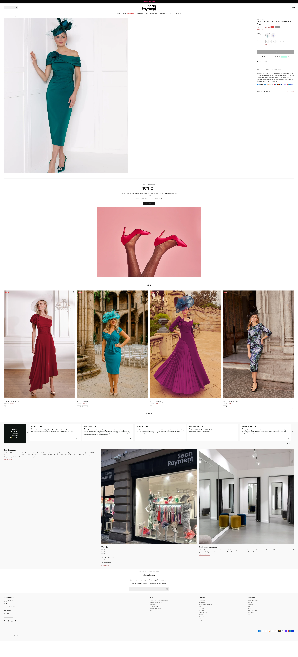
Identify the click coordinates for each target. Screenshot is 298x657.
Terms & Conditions (252, 610)
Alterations (163, 14)
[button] (262, 61)
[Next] (293, 344)
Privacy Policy (251, 612)
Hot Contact (201, 623)
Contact (178, 14)
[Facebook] (262, 91)
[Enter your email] (167, 589)
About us (250, 602)
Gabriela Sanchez (203, 612)
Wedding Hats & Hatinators (156, 602)
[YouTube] (13, 621)
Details (259, 69)
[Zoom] (7, 21)
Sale (124, 14)
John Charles (260, 19)
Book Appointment (151, 14)
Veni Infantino (80, 399)
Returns (249, 614)
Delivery (249, 617)
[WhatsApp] (270, 91)
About (170, 14)
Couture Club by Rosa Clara (205, 604)
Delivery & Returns (276, 69)
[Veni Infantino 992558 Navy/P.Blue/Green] (258, 344)
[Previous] (224, 344)
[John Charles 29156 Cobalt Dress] (273, 35)
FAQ (249, 606)
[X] (265, 91)
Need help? (291, 91)
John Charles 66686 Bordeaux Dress (12, 402)
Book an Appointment (253, 600)
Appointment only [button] (8, 617)
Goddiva (201, 621)
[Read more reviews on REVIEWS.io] (14, 438)
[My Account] (290, 7)
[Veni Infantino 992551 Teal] (112, 344)
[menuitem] (119, 14)
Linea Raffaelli (202, 617)
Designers (140, 14)
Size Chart (267, 44)
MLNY (200, 619)
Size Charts (250, 604)
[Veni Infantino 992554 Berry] (185, 344)
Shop (118, 14)
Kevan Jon (201, 606)
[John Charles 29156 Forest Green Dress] (267, 35)
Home (5, 16)
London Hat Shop (154, 606)
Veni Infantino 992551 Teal (83, 402)
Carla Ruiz (201, 608)
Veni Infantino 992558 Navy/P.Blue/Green (232, 402)
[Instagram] (9, 621)
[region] (160, 432)
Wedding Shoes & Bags (155, 608)
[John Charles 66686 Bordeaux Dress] (39, 344)
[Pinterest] (267, 91)
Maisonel (201, 614)
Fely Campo (201, 610)
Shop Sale (149, 413)
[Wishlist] (286, 7)
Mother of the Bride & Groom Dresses (159, 600)
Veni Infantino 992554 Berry (156, 402)
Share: (258, 91)
